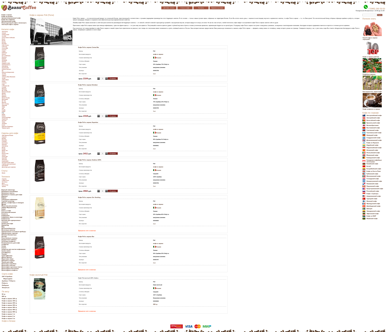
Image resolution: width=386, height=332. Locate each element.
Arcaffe (4, 36)
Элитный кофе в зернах (10, 24)
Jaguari (4, 75)
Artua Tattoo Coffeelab (8, 37)
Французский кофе (373, 203)
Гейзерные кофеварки (9, 199)
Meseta (4, 95)
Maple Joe (5, 150)
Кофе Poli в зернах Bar (86, 236)
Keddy (4, 149)
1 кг (154, 74)
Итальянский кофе (373, 152)
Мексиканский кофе (373, 176)
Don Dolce (5, 143)
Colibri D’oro (5, 180)
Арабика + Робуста (8, 281)
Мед (3, 227)
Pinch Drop (5, 185)
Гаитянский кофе (372, 130)
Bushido (4, 43)
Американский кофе (373, 196)
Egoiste (4, 58)
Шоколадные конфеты (10, 270)
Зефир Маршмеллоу (9, 207)
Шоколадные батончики (10, 268)
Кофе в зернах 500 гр (9, 312)
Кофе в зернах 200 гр (9, 303)
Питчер (4, 236)
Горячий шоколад (8, 201)
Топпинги (6, 177)
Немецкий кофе (372, 135)
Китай (368, 166)
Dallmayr (4, 52)
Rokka (4, 116)
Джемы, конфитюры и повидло (13, 202)
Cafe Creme (5, 45)
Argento (4, 137)
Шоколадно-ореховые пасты (12, 267)
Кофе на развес (7, 16)
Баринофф (5, 161)
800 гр (4, 296)
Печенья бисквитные (9, 235)
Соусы (4, 171)
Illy (2, 71)
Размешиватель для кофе (11, 243)
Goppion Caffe (6, 63)
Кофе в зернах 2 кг (8, 316)
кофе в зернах (158, 54)
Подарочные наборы (9, 239)
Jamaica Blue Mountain (8, 77)
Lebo (3, 84)
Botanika (4, 140)
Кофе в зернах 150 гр (9, 301)
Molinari (4, 96)
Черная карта (6, 128)
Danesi (4, 54)
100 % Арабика (7, 276)
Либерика (5, 285)
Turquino (4, 123)
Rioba (3, 114)
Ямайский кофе (372, 218)
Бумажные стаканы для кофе (12, 194)
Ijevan (3, 147)
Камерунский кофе (373, 157)
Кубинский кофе (372, 174)
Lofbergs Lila (5, 86)
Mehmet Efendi (6, 92)
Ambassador (5, 34)
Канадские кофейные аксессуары (374, 160)
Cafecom (4, 46)
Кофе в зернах (7, 15)
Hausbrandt (5, 67)
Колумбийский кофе (373, 169)
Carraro (4, 49)
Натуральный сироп (8, 162)
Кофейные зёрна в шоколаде (12, 217)
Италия (158, 58)
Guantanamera (6, 64)
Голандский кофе (372, 178)
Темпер (4, 254)
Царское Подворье (7, 126)
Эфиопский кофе (372, 213)
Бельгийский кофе (373, 120)
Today (3, 122)
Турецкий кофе (371, 198)
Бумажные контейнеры (10, 191)
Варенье (5, 196)
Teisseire (4, 159)
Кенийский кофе (372, 163)
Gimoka (4, 61)
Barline (4, 138)
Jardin (3, 78)
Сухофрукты (6, 252)
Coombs (4, 141)
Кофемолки (6, 219)
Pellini (3, 111)
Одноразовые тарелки (10, 233)
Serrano (4, 120)
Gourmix (4, 144)
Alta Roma (5, 31)
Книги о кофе (6, 210)
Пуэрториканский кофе (374, 188)
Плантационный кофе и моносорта (14, 23)
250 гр (155, 304)
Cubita (4, 51)
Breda (3, 40)
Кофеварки (6, 215)
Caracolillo (5, 48)
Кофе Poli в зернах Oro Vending (89, 197)
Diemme (4, 57)
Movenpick (5, 99)
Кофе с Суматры (372, 193)
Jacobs (4, 74)
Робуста (5, 283)
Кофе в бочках (8, 321)
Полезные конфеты (8, 241)
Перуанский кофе (372, 186)
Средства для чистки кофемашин (13, 249)
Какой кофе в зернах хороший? (370, 38)
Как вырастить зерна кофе (372, 91)
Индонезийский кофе (374, 147)
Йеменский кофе (372, 155)
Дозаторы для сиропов (9, 167)
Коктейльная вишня (9, 212)
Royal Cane (5, 153)
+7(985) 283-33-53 (376, 9)
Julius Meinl (5, 80)
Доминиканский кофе (374, 140)
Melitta (4, 93)
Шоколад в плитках (8, 265)
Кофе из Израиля (372, 143)
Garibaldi (4, 60)
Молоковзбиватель (8, 228)
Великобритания (372, 125)
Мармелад (5, 225)
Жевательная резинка (9, 206)
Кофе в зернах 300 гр (9, 307)
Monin (3, 152)
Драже (4, 204)
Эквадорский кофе (373, 211)
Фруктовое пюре (7, 259)
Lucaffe (4, 87)
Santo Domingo (6, 117)
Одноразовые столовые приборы (14, 231)
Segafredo (5, 119)
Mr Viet (4, 101)
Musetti (4, 102)
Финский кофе (371, 201)
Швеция (369, 208)
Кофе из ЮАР (371, 216)
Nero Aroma (5, 104)
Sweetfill (4, 158)
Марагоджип (7, 278)
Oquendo (4, 105)
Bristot (4, 42)
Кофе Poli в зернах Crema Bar (88, 47)
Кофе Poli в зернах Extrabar (88, 85)
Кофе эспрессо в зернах (371, 109)
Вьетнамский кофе (373, 128)
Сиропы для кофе (10, 133)
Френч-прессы (7, 257)
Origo (3, 107)
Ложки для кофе (7, 223)
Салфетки (5, 244)
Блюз (3, 125)
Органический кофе (9, 21)
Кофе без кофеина (8, 19)
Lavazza (4, 83)
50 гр (3, 294)
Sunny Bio (5, 156)
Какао (4, 209)
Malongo (4, 89)
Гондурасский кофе (373, 137)
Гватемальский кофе (373, 132)
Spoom (4, 155)
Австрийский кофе (373, 118)
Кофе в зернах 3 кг (8, 318)
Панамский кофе (372, 183)
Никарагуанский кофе (374, 181)
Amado (4, 33)
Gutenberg (5, 66)
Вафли (4, 198)
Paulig (3, 110)
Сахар (4, 246)
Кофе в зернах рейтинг (371, 57)
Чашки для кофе (7, 262)
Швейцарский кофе (373, 206)
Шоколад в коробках (9, 264)
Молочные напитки (8, 230)
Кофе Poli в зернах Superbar (88, 122)
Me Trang (4, 90)
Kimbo (4, 81)
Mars (3, 183)
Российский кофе (372, 191)
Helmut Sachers (6, 69)
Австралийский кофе (374, 115)
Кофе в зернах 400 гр (9, 309)
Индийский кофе (372, 145)
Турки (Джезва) (7, 255)
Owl (3, 108)
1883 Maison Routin (7, 135)
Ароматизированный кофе (11, 18)
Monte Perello (6, 98)
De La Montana (6, 55)
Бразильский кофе (373, 123)
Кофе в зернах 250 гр (9, 305)
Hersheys (4, 182)
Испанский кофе (372, 150)
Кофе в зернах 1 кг (8, 314)
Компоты (5, 214)
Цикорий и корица (8, 260)
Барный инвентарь (8, 190)
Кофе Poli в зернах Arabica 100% (89, 160)
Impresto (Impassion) (8, 72)
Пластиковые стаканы (9, 238)
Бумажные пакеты (8, 193)
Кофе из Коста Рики (373, 171)
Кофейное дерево (369, 74)
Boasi (3, 39)
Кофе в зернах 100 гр (9, 298)
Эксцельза (5, 287)
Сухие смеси (6, 251)
